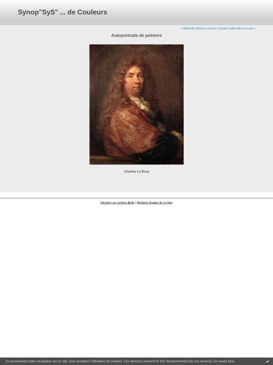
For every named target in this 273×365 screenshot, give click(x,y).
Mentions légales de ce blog (154, 202)
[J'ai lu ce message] (268, 361)
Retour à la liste (206, 28)
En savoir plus (224, 361)
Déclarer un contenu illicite (117, 202)
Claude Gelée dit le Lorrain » (237, 28)
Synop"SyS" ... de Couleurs (62, 12)
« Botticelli (187, 28)
